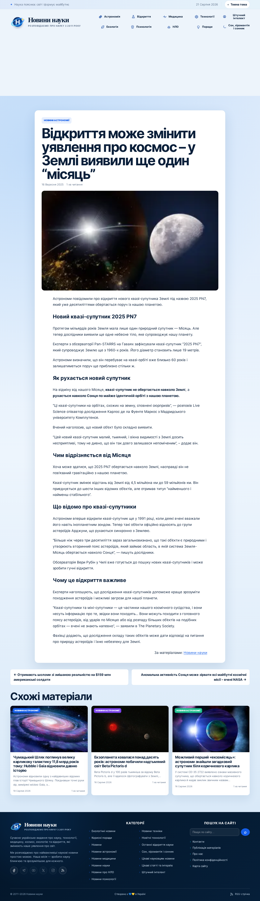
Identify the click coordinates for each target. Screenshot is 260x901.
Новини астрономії (104, 851)
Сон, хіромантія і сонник (158, 851)
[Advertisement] (130, 65)
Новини (97, 844)
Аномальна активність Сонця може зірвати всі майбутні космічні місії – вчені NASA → (193, 677)
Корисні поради (102, 837)
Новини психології (104, 879)
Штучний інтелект (153, 872)
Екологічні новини (103, 831)
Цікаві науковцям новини (158, 858)
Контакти (198, 841)
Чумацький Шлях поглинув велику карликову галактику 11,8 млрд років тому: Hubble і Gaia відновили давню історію (46, 764)
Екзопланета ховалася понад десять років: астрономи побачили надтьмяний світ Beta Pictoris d (129, 761)
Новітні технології (154, 837)
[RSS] (63, 870)
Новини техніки (152, 831)
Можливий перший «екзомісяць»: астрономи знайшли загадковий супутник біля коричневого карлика (207, 761)
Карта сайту (200, 866)
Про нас (198, 853)
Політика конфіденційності (210, 860)
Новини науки (195, 653)
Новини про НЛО (103, 872)
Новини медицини (104, 858)
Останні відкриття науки (157, 844)
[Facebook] (14, 870)
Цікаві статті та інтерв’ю (157, 865)
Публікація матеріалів (207, 847)
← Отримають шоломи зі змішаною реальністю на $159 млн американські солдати (62, 677)
